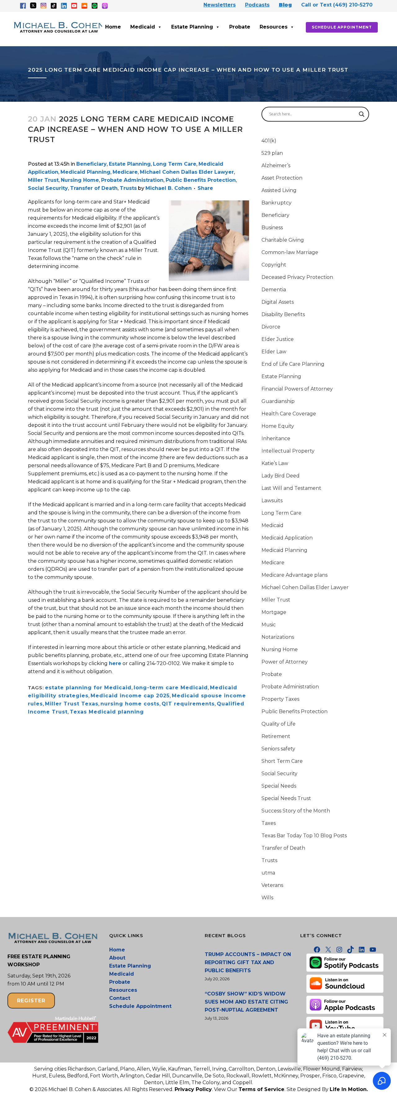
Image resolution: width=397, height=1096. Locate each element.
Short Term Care (282, 761)
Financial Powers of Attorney (297, 389)
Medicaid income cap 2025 (130, 696)
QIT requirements (188, 704)
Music (268, 625)
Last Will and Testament (291, 488)
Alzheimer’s (275, 165)
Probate (239, 27)
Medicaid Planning (85, 172)
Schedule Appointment (342, 27)
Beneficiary (91, 164)
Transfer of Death (94, 188)
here (115, 663)
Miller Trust (43, 180)
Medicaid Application (287, 538)
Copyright (273, 265)
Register (31, 1001)
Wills (267, 898)
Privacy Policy (193, 1089)
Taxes (268, 823)
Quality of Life (278, 724)
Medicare (125, 172)
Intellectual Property (287, 451)
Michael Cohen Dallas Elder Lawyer (187, 172)
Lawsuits (272, 500)
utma (268, 873)
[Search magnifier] (361, 114)
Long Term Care (174, 164)
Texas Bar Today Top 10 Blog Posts (304, 836)
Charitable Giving (282, 240)
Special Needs (278, 786)
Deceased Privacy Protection (297, 277)
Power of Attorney (284, 662)
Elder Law (273, 352)
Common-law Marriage (289, 252)
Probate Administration (132, 180)
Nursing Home (80, 180)
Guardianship (278, 401)
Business (272, 227)
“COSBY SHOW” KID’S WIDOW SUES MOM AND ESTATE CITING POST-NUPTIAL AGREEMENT (246, 1002)
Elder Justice (277, 339)
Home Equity (277, 426)
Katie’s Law (274, 463)
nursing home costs (129, 704)
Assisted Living (279, 190)
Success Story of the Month (295, 811)
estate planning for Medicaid (88, 688)
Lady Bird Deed (280, 476)
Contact (119, 998)
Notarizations (277, 637)
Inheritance (275, 438)
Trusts (128, 188)
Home (113, 27)
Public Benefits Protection (201, 180)
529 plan (272, 153)
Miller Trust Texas (71, 704)
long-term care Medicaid (171, 688)
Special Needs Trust (286, 798)
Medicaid (142, 27)
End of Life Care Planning (292, 364)
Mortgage (273, 612)
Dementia (273, 290)
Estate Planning (192, 27)
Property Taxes (280, 699)
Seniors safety (278, 749)
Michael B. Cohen (168, 188)
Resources (274, 27)
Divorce (270, 327)
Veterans (272, 885)
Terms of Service (261, 1089)
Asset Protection (281, 178)
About (117, 958)
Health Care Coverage (288, 414)
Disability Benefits (283, 314)
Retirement (275, 736)
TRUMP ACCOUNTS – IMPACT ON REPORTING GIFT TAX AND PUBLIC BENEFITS (248, 962)
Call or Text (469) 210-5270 (336, 5)
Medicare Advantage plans (294, 575)
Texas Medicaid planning (107, 712)
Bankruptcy (276, 203)
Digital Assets (277, 302)
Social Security (48, 188)
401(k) (268, 141)
